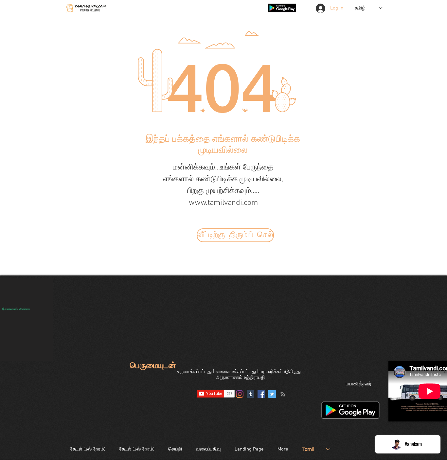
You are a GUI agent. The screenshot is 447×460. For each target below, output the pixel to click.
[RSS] (283, 394)
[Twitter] (272, 394)
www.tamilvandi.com (223, 202)
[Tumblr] (250, 394)
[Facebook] (261, 394)
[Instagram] (239, 394)
